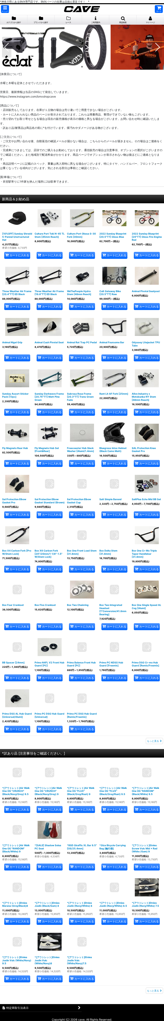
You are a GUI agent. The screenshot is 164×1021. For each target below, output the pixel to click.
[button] (5, 9)
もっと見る (153, 740)
